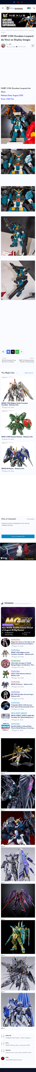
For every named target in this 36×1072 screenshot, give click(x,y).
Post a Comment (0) (18, 536)
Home (2, 30)
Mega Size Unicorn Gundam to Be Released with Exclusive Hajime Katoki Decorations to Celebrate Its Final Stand (23, 643)
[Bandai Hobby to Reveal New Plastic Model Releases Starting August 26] (5, 726)
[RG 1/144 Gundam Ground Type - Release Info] (5, 694)
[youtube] (18, 2)
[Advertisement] (18, 69)
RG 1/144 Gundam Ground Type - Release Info (22, 695)
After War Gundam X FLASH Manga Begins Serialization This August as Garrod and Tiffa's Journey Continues (22, 664)
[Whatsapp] (17, 352)
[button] (29, 8)
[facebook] (14, 2)
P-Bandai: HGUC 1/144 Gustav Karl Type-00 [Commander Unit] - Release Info (23, 706)
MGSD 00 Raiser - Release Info (13, 468)
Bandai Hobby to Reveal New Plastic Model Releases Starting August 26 (22, 727)
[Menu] (2, 8)
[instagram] (21, 2)
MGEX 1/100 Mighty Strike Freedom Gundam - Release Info (15, 404)
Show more (28, 373)
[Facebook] (8, 352)
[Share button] (22, 352)
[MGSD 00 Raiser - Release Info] (5, 684)
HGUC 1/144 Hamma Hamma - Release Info (17, 437)
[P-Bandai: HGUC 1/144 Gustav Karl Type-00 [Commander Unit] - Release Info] (5, 705)
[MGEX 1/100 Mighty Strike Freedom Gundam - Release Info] (5, 653)
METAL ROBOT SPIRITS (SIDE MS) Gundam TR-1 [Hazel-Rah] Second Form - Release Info (23, 716)
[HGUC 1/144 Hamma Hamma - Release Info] (5, 674)
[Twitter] (13, 352)
